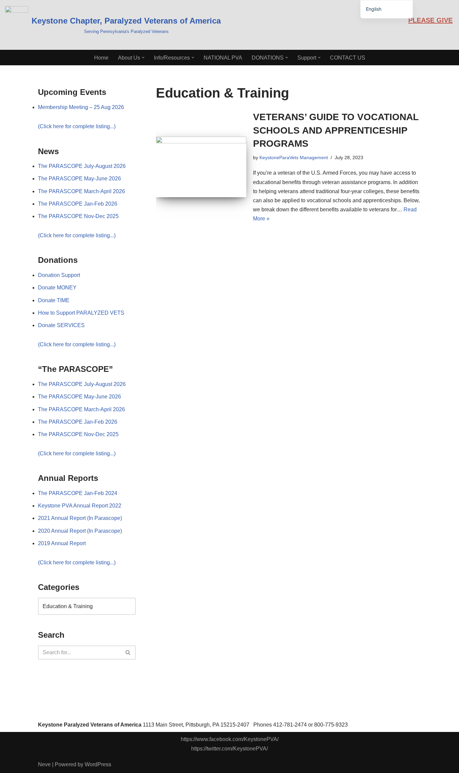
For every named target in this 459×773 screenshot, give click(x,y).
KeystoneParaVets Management (293, 157)
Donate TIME (54, 300)
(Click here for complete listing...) (77, 126)
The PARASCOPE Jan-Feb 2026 (77, 204)
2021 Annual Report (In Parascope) (80, 518)
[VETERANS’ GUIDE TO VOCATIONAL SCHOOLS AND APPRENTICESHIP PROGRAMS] (201, 167)
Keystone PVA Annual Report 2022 (79, 505)
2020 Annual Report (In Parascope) (80, 531)
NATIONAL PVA (223, 58)
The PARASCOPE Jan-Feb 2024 (77, 493)
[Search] (128, 652)
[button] (143, 57)
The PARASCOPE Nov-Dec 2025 (78, 216)
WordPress (98, 764)
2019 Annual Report (62, 543)
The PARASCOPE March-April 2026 (81, 191)
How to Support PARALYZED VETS (81, 313)
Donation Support (59, 275)
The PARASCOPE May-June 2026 (79, 178)
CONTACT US (347, 58)
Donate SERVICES (61, 325)
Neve (44, 764)
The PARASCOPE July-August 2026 (82, 166)
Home (101, 58)
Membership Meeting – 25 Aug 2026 (81, 107)
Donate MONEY (57, 287)
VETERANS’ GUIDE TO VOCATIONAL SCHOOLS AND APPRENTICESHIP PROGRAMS (335, 130)
